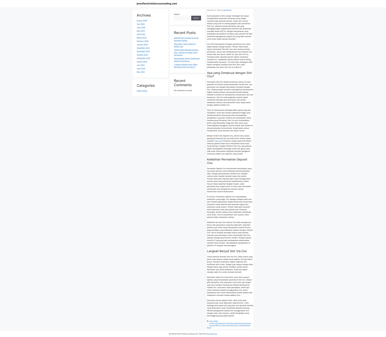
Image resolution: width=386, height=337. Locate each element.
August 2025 (142, 62)
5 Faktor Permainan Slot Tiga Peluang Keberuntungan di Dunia (230, 323)
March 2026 (141, 38)
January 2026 (142, 44)
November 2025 (143, 51)
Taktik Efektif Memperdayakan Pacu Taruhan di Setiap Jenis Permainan (186, 52)
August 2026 (142, 21)
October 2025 (142, 55)
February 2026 (143, 41)
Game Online (213, 321)
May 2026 (141, 31)
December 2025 (143, 48)
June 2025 (141, 68)
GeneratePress (211, 334)
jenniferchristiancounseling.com (157, 3)
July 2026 (141, 24)
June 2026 (141, 27)
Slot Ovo (218, 141)
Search (177, 14)
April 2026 (141, 34)
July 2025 (141, 65)
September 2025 (143, 58)
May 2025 (141, 72)
